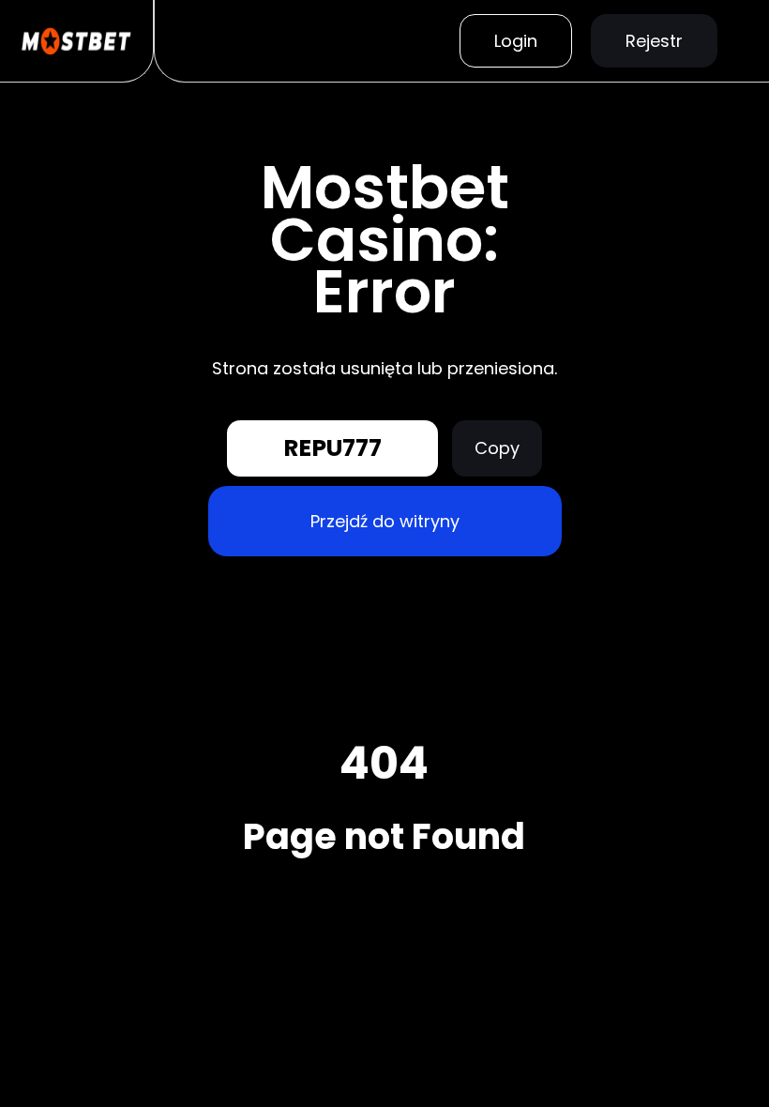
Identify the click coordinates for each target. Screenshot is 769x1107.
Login (515, 41)
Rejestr (654, 41)
